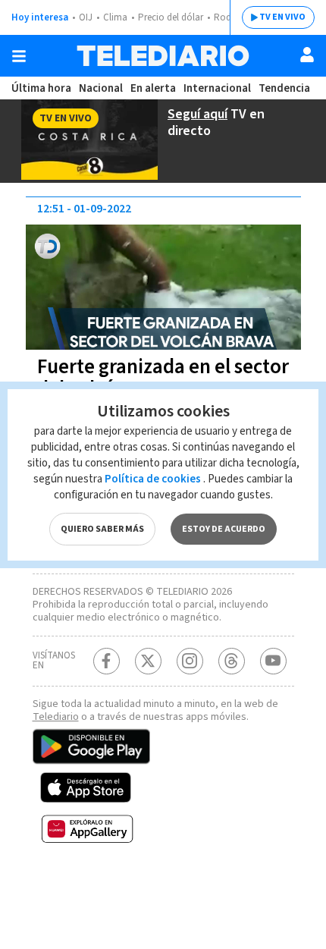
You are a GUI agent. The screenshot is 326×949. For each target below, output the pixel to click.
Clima (115, 17)
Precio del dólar (170, 17)
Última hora (41, 88)
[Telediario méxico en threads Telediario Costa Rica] (231, 661)
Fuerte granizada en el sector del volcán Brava (163, 378)
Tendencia (284, 88)
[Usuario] (307, 54)
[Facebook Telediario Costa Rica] (106, 661)
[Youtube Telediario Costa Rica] (273, 661)
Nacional (101, 88)
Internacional (217, 88)
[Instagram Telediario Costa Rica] (190, 661)
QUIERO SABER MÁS (102, 529)
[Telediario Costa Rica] (163, 56)
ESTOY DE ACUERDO (223, 529)
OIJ (85, 17)
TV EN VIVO (282, 17)
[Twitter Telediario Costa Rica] (148, 661)
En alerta (153, 88)
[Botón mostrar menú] (19, 56)
